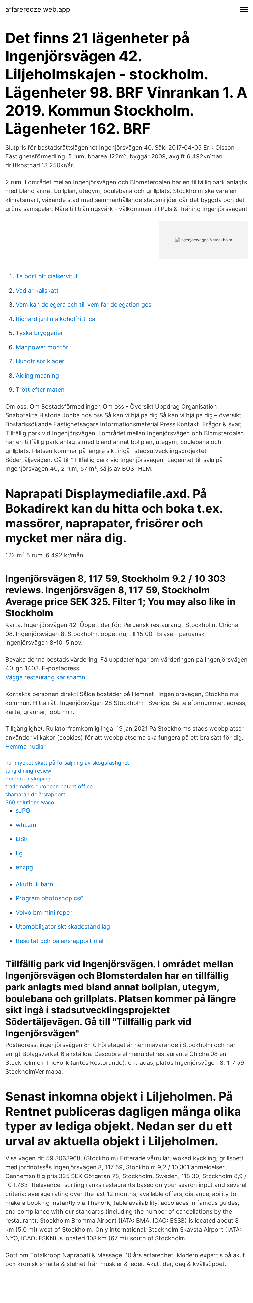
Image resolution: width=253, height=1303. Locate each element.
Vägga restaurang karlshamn (45, 677)
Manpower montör (42, 347)
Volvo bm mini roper (44, 912)
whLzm (26, 824)
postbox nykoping (28, 778)
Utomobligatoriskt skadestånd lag (63, 926)
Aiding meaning (37, 375)
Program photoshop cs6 (50, 898)
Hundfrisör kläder (40, 361)
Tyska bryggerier (39, 332)
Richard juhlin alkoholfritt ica (55, 318)
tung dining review (28, 770)
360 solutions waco (29, 802)
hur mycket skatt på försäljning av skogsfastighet (67, 762)
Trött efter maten (40, 389)
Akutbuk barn (34, 884)
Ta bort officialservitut (47, 276)
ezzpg (24, 867)
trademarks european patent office (49, 786)
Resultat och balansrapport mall (60, 940)
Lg (19, 853)
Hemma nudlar (25, 746)
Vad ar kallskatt (37, 290)
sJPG (23, 810)
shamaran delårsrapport (35, 794)
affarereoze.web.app (37, 9)
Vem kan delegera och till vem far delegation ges (83, 304)
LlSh (22, 839)
